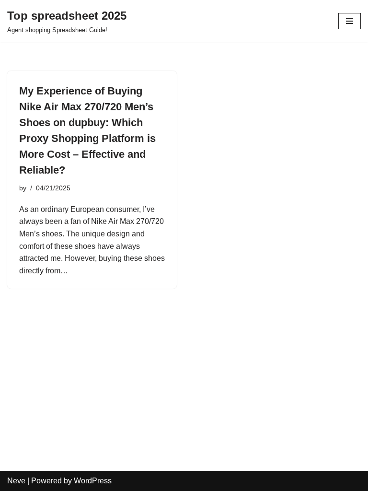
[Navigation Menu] (349, 21)
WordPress (93, 481)
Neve (16, 481)
